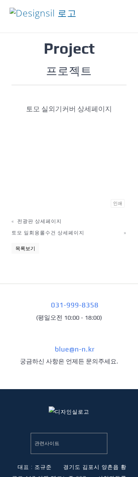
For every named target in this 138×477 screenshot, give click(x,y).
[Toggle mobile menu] (125, 19)
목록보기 (25, 248)
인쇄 (117, 203)
